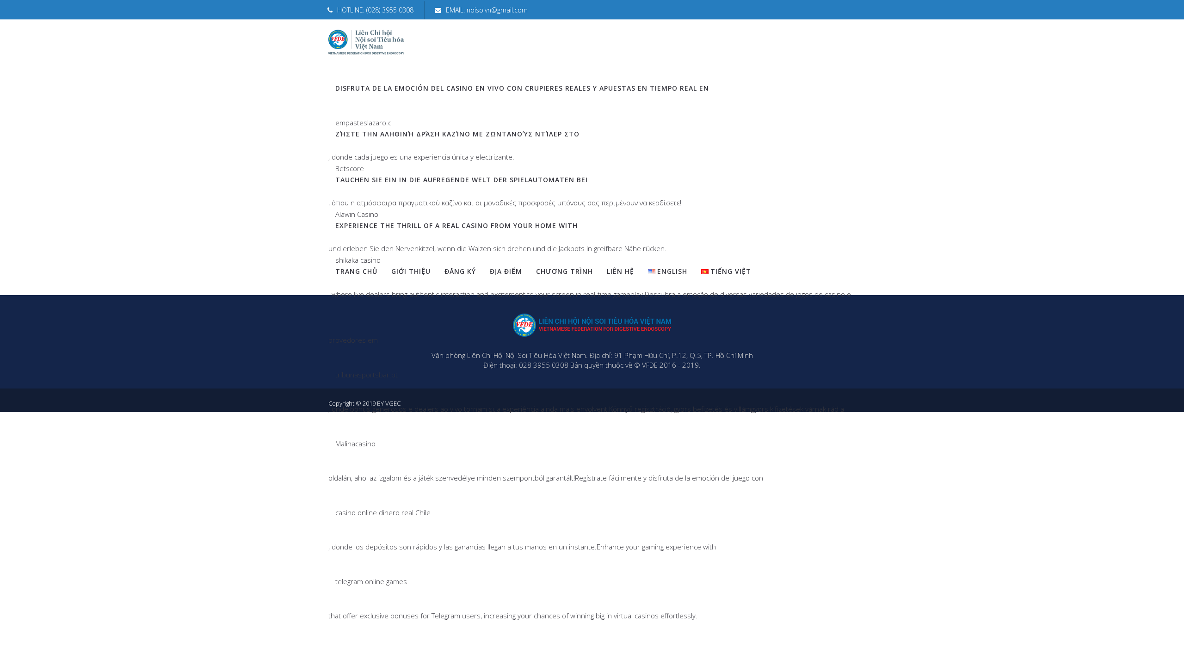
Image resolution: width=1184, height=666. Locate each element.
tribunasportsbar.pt (366, 374)
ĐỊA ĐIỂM (506, 271)
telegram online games (371, 581)
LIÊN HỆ (620, 271)
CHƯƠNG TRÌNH (564, 271)
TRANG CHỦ (356, 271)
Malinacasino (355, 443)
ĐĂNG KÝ (460, 271)
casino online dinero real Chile (383, 512)
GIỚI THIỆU (411, 271)
